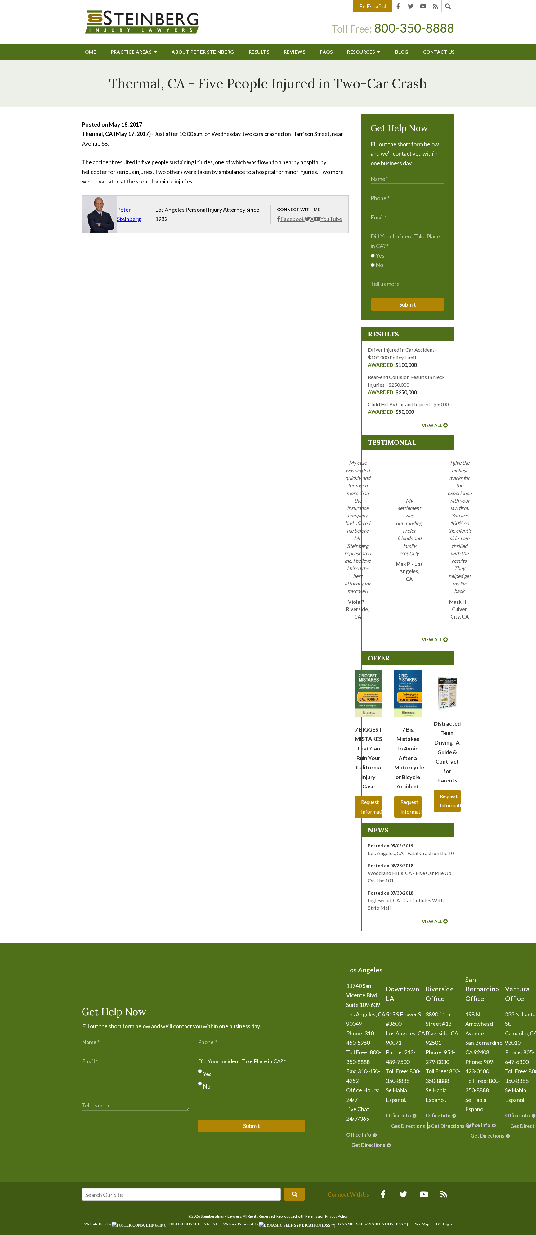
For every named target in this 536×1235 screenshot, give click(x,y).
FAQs (326, 52)
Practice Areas (132, 52)
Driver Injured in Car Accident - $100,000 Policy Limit (402, 357)
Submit (407, 304)
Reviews (295, 52)
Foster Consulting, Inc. (193, 1224)
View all (432, 425)
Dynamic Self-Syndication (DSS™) (371, 1224)
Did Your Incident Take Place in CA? (242, 1061)
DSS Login (444, 1224)
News (378, 830)
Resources (361, 52)
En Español (372, 6)
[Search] (448, 6)
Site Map (422, 1224)
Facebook (292, 218)
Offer (379, 658)
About (203, 52)
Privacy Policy (336, 1216)
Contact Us (439, 52)
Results (259, 52)
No (379, 264)
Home (88, 52)
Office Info (358, 1135)
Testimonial (392, 442)
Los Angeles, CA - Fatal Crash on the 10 (411, 853)
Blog (402, 52)
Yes (379, 255)
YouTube (331, 218)
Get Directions (368, 1145)
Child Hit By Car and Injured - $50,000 (409, 408)
